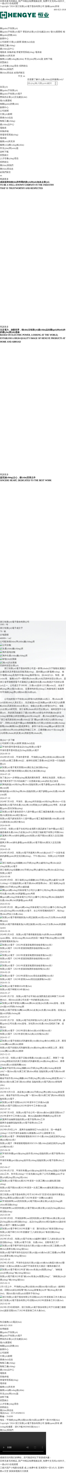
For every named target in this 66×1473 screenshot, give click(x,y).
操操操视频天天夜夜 (18, 1471)
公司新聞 (4, 42)
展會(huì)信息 (28, 42)
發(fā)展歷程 (56, 32)
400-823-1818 (6, 1325)
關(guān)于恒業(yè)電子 (11, 32)
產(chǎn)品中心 (7, 49)
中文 (20, 76)
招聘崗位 (23, 66)
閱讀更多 (4, 179)
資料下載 (48, 59)
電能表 (3, 52)
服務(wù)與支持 (7, 56)
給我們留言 (19, 73)
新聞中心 (4, 38)
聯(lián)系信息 (6, 73)
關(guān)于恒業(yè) (9, 28)
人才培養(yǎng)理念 (9, 66)
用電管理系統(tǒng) (25, 52)
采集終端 (11, 52)
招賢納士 (4, 62)
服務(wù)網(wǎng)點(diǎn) (12, 59)
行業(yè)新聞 (15, 42)
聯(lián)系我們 (6, 69)
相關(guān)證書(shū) (9, 104)
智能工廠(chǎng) (7, 45)
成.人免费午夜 (31, 1468)
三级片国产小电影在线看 (12, 1468)
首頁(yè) (4, 87)
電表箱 (38, 52)
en (24, 76)
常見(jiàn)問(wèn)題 (34, 59)
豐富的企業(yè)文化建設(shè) (36, 32)
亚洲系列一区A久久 (47, 1468)
